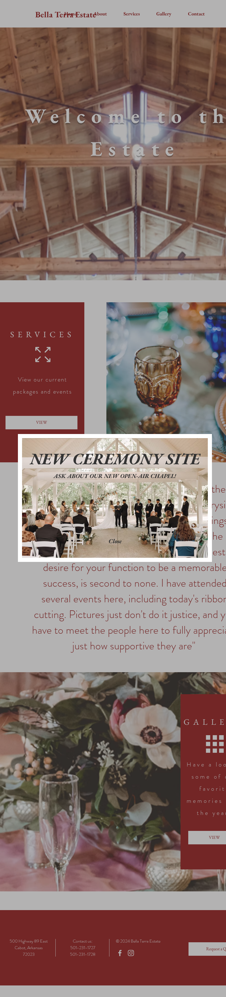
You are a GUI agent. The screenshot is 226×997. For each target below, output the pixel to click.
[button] (114, 541)
